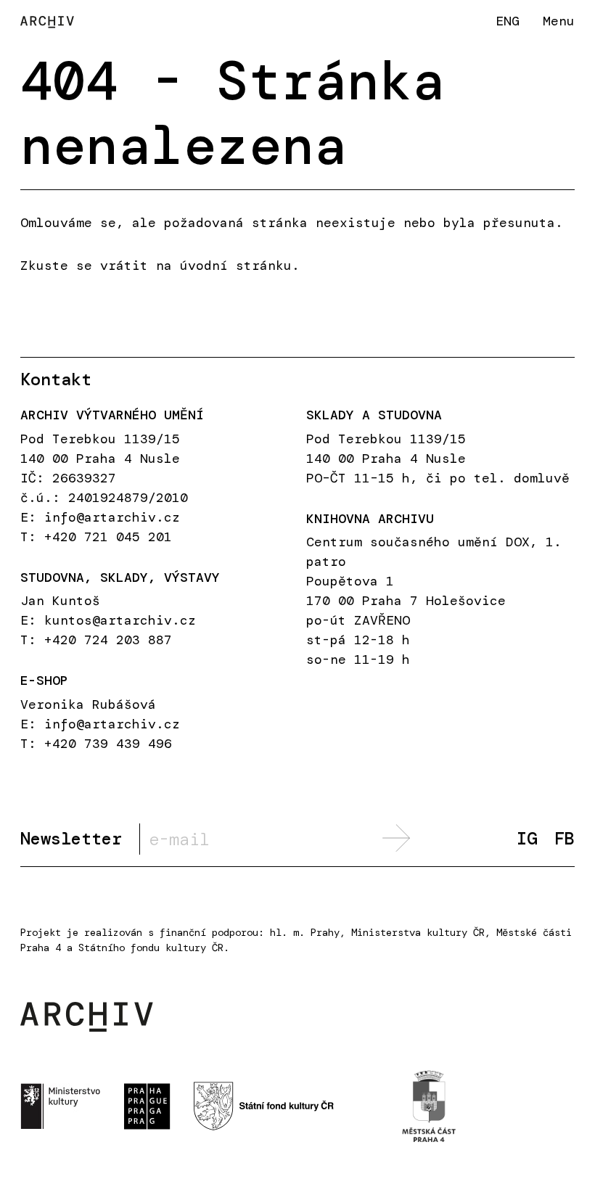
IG (527, 839)
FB (564, 839)
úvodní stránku (236, 265)
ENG (508, 21)
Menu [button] (559, 21)
